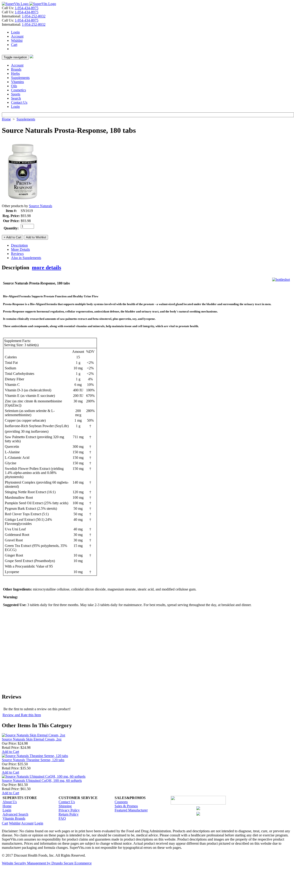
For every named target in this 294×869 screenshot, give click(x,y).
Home (6, 119)
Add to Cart (10, 752)
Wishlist (17, 40)
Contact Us (19, 102)
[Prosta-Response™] (281, 279)
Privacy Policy (69, 810)
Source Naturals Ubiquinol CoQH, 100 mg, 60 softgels (42, 781)
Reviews (17, 254)
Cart (14, 45)
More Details (20, 249)
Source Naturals (40, 206)
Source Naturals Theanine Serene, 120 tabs (33, 760)
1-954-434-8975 (26, 8)
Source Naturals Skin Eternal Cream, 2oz (32, 739)
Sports (15, 94)
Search (16, 98)
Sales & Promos (126, 806)
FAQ (62, 818)
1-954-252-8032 (33, 16)
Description (19, 245)
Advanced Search (15, 814)
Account (17, 36)
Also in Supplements (26, 258)
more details (46, 267)
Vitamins (17, 82)
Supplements (20, 78)
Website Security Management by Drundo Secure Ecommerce (47, 863)
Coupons (121, 802)
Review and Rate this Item (22, 715)
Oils (14, 86)
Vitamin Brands (14, 818)
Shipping (65, 806)
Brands (16, 69)
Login (15, 32)
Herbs (15, 73)
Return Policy (69, 814)
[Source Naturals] (23, 203)
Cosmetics (18, 90)
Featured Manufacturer (131, 810)
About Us (10, 802)
